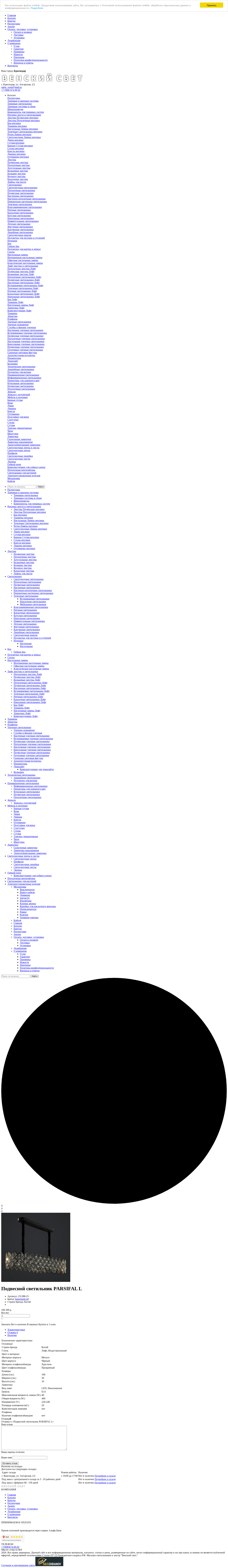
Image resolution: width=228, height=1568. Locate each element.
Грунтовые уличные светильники (25, 349)
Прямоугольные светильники (23, 221)
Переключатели (28, 909)
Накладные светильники (33, 601)
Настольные (26, 646)
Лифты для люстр (16, 182)
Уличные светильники (19, 321)
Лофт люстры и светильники (22, 266)
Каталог (11, 18)
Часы (10, 431)
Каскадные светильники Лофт (23, 294)
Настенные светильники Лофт (23, 282)
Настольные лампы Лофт (20, 305)
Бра (9, 243)
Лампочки (12, 436)
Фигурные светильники (20, 226)
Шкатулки (12, 433)
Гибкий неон (14, 464)
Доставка (18, 35)
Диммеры (25, 895)
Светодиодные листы (18, 458)
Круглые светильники (19, 215)
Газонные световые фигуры (22, 352)
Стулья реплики (15, 143)
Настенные (26, 643)
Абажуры (12, 316)
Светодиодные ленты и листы (23, 447)
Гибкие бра (13, 246)
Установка (19, 37)
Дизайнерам (13, 40)
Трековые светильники (19, 103)
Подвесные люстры (17, 162)
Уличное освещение (18, 324)
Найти (41, 487)
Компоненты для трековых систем (25, 112)
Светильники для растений (21, 472)
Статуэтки (12, 419)
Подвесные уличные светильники (25, 335)
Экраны (11, 461)
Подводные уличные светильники (25, 347)
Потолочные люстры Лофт (21, 268)
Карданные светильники (20, 229)
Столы (10, 422)
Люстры (11, 159)
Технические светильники (21, 366)
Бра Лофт (12, 299)
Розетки (24, 914)
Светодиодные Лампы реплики (24, 137)
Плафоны (12, 319)
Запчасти (24, 898)
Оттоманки (13, 414)
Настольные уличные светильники (25, 341)
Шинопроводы (15, 109)
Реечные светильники (19, 210)
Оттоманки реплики (18, 156)
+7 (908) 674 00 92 (10, 90)
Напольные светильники (20, 218)
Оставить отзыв (9, 1463)
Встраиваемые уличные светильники (27, 333)
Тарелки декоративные (19, 428)
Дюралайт (12, 361)
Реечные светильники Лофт (22, 291)
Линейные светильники (20, 232)
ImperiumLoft (22, 1299)
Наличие (12, 1335)
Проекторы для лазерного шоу (23, 380)
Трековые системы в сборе (21, 106)
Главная (11, 15)
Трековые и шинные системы (23, 101)
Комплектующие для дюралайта (37, 769)
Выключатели (27, 889)
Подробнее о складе (105, 1475)
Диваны (11, 408)
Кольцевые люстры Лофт (20, 274)
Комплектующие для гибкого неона (26, 467)
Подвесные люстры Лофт (20, 271)
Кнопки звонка (28, 903)
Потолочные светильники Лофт (24, 277)
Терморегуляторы (29, 917)
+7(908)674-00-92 (10, 1547)
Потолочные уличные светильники (26, 338)
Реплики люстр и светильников (24, 115)
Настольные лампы (17, 254)
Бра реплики (14, 123)
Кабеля (11, 481)
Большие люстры (16, 173)
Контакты (12, 65)
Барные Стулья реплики (20, 145)
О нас (17, 46)
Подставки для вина (18, 417)
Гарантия (18, 49)
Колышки (12, 363)
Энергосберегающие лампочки (23, 444)
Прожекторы (14, 358)
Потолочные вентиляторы (21, 470)
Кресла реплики (16, 151)
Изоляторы (25, 900)
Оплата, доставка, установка (22, 29)
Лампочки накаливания (20, 442)
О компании (13, 43)
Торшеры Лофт (15, 302)
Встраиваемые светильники (34, 598)
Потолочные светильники (21, 190)
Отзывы (12, 1332)
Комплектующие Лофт (19, 310)
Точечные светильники (19, 204)
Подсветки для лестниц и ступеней (26, 238)
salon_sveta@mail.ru (11, 87)
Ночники (12, 240)
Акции (11, 26)
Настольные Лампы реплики (22, 129)
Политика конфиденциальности (31, 60)
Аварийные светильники (20, 369)
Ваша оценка (13, 1452)
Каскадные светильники (20, 212)
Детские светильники (18, 224)
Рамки (23, 912)
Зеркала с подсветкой (18, 394)
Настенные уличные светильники (25, 330)
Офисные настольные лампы (22, 260)
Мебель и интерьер (17, 397)
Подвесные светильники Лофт (23, 280)
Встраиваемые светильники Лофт (25, 285)
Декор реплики (15, 140)
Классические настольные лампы (25, 263)
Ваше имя (6, 1457)
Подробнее (37, 8)
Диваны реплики (16, 154)
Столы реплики (15, 148)
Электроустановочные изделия (23, 475)
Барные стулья (15, 400)
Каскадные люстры (17, 179)
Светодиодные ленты (18, 450)
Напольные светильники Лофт (23, 296)
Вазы (10, 403)
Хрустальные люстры (18, 168)
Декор (10, 405)
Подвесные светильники (20, 193)
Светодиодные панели (19, 235)
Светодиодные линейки (20, 456)
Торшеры (12, 313)
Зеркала (11, 391)
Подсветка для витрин (19, 372)
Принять (211, 5)
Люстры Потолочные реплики (23, 120)
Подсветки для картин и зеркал (24, 249)
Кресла (11, 411)
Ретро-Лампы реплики (19, 134)
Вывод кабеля (27, 892)
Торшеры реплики (17, 126)
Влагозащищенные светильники (24, 207)
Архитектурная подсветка (21, 355)
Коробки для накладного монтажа (38, 906)
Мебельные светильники (33, 604)
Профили (12, 453)
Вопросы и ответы (23, 63)
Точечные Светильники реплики (24, 131)
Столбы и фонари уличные (21, 327)
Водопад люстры (16, 176)
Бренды (11, 21)
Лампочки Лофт (16, 307)
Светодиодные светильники (22, 187)
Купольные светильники (20, 383)
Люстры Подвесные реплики (22, 117)
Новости (18, 54)
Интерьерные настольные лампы (24, 257)
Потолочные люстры (18, 165)
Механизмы (13, 478)
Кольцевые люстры (17, 170)
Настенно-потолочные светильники (26, 198)
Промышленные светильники (23, 375)
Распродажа (13, 23)
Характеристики (16, 1329)
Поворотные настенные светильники (27, 201)
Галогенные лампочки (19, 439)
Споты (11, 252)
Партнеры (19, 57)
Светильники (14, 184)
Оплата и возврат (23, 32)
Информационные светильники (24, 377)
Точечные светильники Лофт (22, 288)
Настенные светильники (20, 196)
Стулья (11, 425)
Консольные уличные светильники (26, 344)
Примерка (19, 51)
